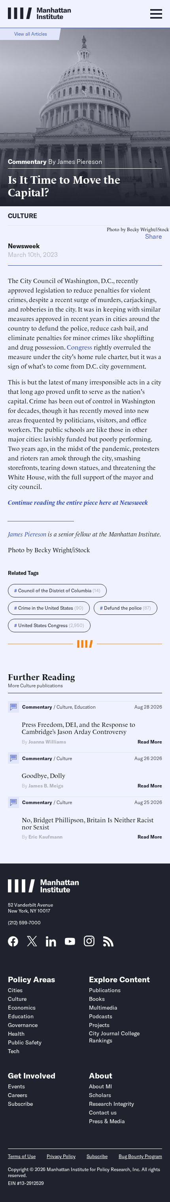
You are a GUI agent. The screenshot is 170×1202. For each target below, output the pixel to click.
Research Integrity (111, 1103)
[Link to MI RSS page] (108, 944)
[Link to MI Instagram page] (89, 944)
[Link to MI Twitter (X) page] (32, 943)
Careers (17, 1095)
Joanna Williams (47, 742)
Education (21, 1016)
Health (16, 1033)
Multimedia (103, 1007)
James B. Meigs (45, 786)
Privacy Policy (61, 1156)
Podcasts (100, 1016)
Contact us (103, 1112)
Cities (15, 990)
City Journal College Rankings (114, 1037)
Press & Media (107, 1121)
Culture (22, 216)
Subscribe (20, 1103)
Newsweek (24, 245)
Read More (150, 742)
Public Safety (25, 1042)
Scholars (100, 1095)
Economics (22, 1007)
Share (153, 236)
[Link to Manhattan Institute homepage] (43, 890)
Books (97, 998)
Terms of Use (22, 1156)
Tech (13, 1051)
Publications (105, 990)
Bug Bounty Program (140, 1156)
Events (16, 1086)
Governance (23, 1025)
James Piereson (79, 161)
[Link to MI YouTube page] (70, 942)
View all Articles (30, 34)
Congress (79, 346)
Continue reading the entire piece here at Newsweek (78, 502)
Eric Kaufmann (45, 837)
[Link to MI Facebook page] (13, 944)
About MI (100, 1086)
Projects (99, 1025)
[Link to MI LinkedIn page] (51, 944)
